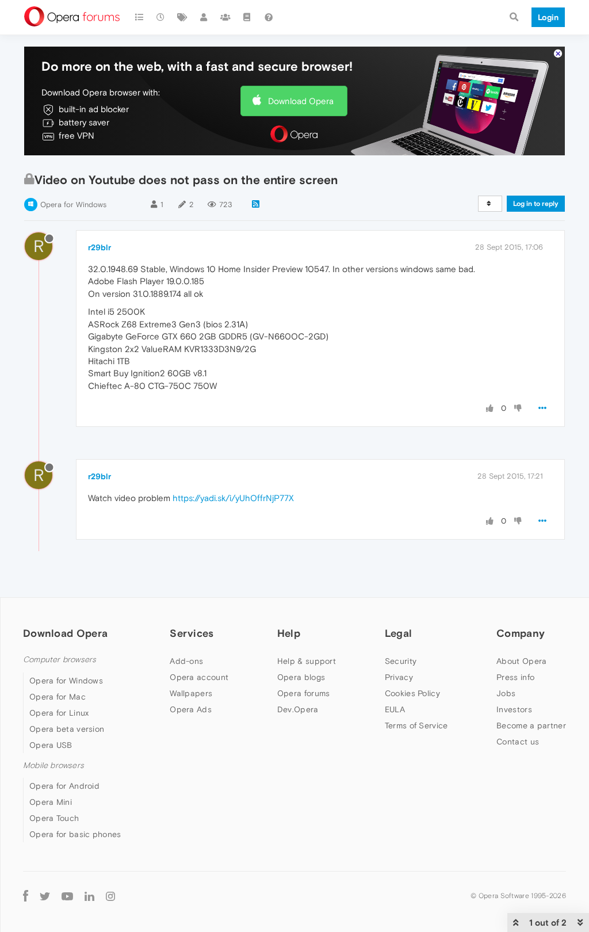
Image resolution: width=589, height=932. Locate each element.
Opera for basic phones (75, 834)
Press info (515, 677)
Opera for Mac (57, 696)
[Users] (204, 17)
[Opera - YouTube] (67, 896)
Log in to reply (536, 204)
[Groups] (225, 17)
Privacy (399, 677)
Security (400, 661)
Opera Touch (54, 818)
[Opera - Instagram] (110, 896)
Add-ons (186, 661)
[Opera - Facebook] (25, 896)
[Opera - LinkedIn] (89, 896)
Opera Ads (191, 709)
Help (288, 633)
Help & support (306, 661)
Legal (398, 633)
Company (520, 633)
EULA (395, 709)
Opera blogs (301, 677)
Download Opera (301, 101)
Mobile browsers (53, 765)
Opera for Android (64, 785)
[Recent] (161, 17)
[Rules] (247, 17)
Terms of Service (416, 725)
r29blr (99, 247)
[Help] (269, 17)
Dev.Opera (298, 709)
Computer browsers (59, 659)
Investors (514, 709)
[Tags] (182, 17)
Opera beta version (66, 729)
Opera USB (50, 745)
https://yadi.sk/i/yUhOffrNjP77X (233, 498)
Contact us (517, 741)
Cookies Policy (412, 693)
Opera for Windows (73, 204)
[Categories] (139, 17)
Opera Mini (50, 802)
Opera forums (303, 693)
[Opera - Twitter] (45, 896)
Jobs (505, 693)
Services (191, 633)
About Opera (521, 661)
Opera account (199, 677)
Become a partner (531, 725)
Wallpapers (191, 693)
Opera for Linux (59, 712)
